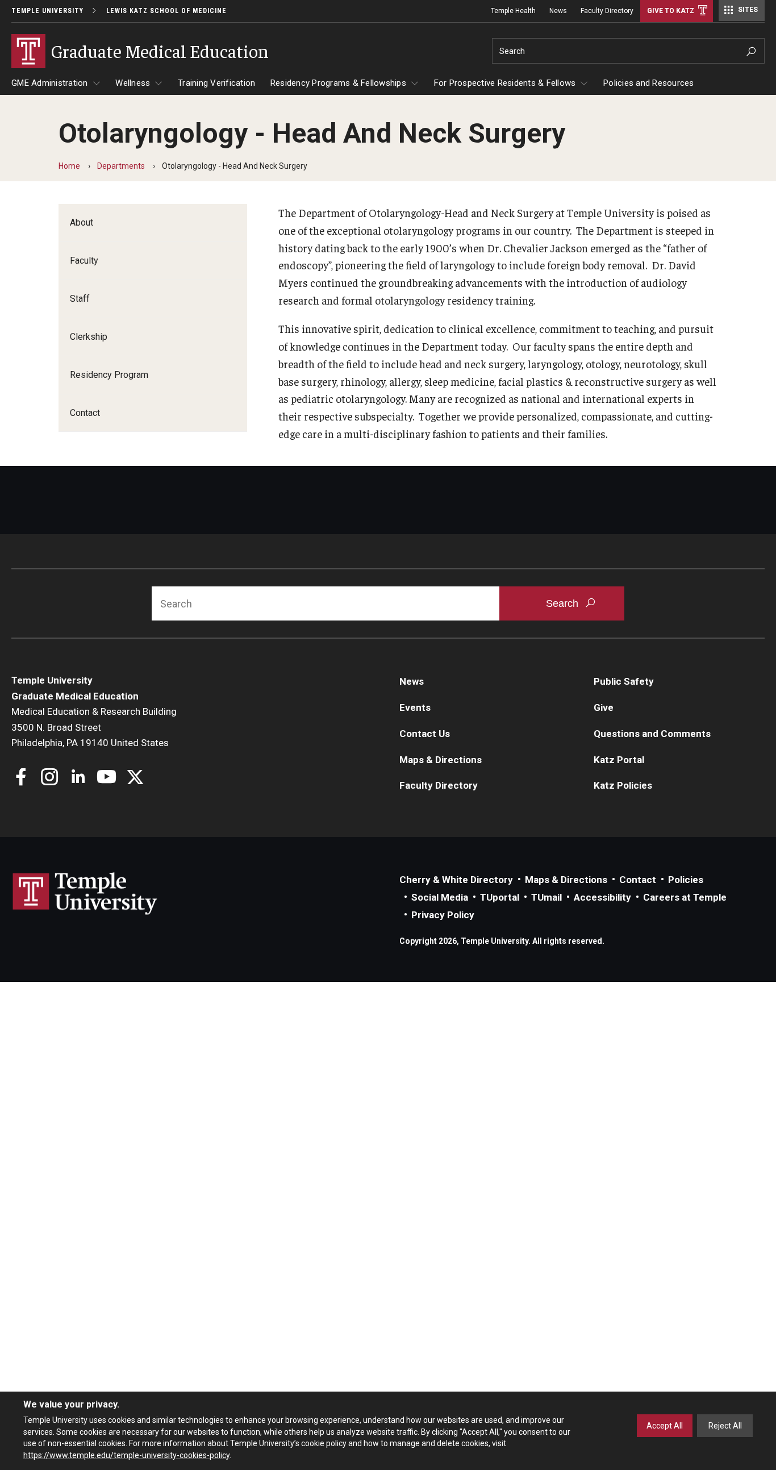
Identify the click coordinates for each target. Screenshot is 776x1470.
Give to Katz (670, 11)
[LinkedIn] (78, 778)
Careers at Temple (685, 897)
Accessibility (602, 897)
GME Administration (49, 83)
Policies (685, 879)
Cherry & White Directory (456, 879)
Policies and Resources (648, 83)
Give (604, 707)
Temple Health (513, 11)
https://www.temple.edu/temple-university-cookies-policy (126, 1454)
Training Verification (216, 83)
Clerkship (88, 336)
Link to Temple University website (85, 894)
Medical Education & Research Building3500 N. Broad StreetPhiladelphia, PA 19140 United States (94, 727)
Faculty (84, 260)
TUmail (546, 897)
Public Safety (624, 681)
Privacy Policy (442, 915)
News (558, 11)
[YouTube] (106, 778)
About (81, 222)
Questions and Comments (652, 733)
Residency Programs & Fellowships (338, 83)
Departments (121, 165)
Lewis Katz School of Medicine (166, 11)
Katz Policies (623, 785)
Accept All (664, 1425)
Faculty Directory (607, 11)
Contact (85, 412)
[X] (135, 778)
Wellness (132, 83)
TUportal (499, 897)
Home (69, 165)
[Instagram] (50, 778)
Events (415, 707)
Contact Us (424, 733)
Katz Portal (619, 759)
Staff (80, 298)
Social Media (439, 897)
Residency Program (109, 374)
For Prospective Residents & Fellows (505, 83)
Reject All (725, 1425)
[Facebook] (21, 778)
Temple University (47, 11)
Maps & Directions (440, 759)
